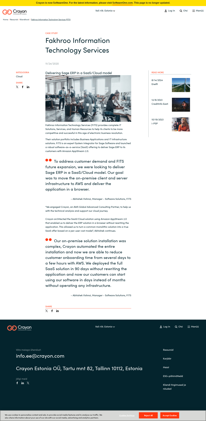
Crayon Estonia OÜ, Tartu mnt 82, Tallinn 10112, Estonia (79, 368)
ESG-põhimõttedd (173, 376)
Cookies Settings (127, 415)
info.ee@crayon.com (40, 355)
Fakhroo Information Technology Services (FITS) (51, 19)
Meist (166, 367)
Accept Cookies (170, 415)
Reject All (148, 415)
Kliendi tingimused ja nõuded (174, 386)
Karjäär (167, 358)
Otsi (185, 10)
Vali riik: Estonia (104, 10)
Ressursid (168, 349)
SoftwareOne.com (122, 3)
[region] (103, 415)
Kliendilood (24, 19)
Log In (171, 10)
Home (5, 19)
